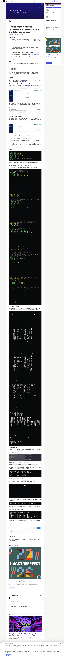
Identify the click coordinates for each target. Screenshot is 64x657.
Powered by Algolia (31, 1)
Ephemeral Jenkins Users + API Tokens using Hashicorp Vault (52, 23)
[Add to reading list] (4, 50)
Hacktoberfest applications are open (20, 581)
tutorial (18, 34)
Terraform (24, 81)
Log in (52, 1)
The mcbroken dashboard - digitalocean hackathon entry (52, 33)
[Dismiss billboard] (62, 643)
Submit (12, 601)
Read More (11, 589)
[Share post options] (4, 57)
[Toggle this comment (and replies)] (9, 606)
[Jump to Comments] (4, 47)
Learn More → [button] (48, 63)
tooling (21, 34)
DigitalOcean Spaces (35, 54)
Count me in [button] (8, 655)
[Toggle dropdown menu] (41, 545)
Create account (57, 1)
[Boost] (4, 54)
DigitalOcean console (26, 85)
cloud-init (19, 144)
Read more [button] (25, 640)
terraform (14, 34)
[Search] (6, 1)
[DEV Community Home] (4, 1)
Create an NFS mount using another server (19, 45)
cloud (10, 34)
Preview (17, 601)
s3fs (28, 54)
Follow (53, 7)
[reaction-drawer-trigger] (4, 44)
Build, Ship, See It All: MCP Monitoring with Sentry (25, 634)
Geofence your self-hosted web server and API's (52, 28)
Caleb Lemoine (53, 20)
